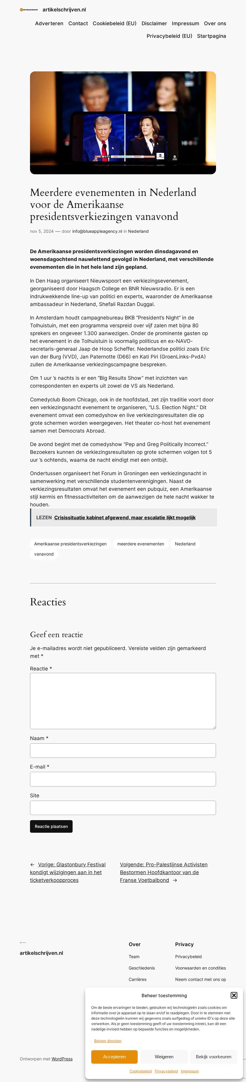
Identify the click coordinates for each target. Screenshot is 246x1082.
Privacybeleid (166, 1071)
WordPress (62, 1058)
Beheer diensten (108, 1041)
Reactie (41, 669)
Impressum (190, 1071)
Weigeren (164, 1056)
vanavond (44, 553)
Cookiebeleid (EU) (114, 23)
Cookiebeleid (141, 1071)
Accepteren (114, 1056)
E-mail (40, 767)
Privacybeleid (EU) (169, 36)
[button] (234, 995)
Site (34, 796)
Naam (39, 738)
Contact (78, 23)
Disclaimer (154, 23)
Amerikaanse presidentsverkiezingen (70, 543)
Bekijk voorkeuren (213, 1056)
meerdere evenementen (140, 543)
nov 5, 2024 (42, 231)
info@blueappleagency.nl (97, 231)
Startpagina (211, 36)
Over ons (215, 23)
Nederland (138, 231)
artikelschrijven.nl (64, 10)
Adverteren (49, 23)
